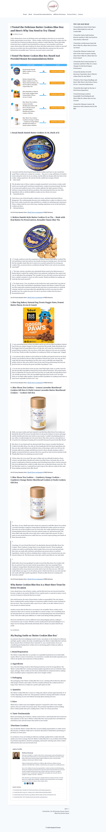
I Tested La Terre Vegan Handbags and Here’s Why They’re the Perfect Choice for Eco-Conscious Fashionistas (85, 82)
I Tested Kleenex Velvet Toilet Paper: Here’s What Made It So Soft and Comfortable (84, 29)
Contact (80, 14)
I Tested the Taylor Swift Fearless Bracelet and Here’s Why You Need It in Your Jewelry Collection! (85, 37)
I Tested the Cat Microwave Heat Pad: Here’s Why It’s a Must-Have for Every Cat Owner (85, 45)
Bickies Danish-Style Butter (24, 217)
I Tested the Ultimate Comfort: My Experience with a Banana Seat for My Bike (85, 106)
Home (25, 14)
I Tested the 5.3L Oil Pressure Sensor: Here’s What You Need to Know (55, 811)
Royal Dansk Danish (21, 133)
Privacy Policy (71, 14)
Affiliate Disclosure (59, 14)
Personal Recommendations (43, 14)
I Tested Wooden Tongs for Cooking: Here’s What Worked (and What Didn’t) (32, 792)
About (30, 14)
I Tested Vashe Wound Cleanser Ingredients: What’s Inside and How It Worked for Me (34, 794)
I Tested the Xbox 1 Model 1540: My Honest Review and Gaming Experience (32, 790)
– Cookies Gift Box (26, 393)
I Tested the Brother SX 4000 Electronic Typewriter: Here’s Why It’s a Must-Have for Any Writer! (85, 74)
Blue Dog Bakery (19, 302)
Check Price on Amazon (57, 71)
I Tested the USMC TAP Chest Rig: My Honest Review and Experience (30, 797)
